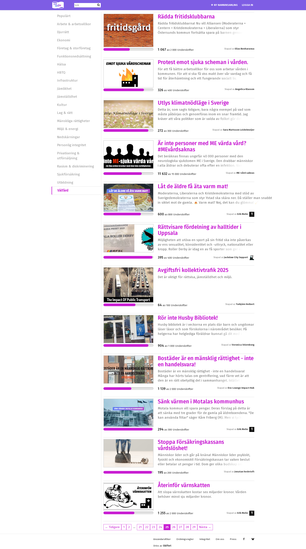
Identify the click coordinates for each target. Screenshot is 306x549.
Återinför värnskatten (184, 485)
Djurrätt (63, 32)
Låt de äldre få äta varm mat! (193, 186)
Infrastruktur (67, 80)
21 (140, 527)
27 (180, 527)
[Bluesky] (252, 539)
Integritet (204, 539)
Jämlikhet (64, 89)
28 (187, 527)
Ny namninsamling (226, 5)
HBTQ (61, 72)
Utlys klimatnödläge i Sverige (193, 103)
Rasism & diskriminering (75, 166)
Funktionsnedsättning (74, 56)
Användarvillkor (162, 539)
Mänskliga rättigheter (73, 121)
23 (153, 527)
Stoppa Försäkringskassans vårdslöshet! (191, 445)
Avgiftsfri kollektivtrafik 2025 (193, 270)
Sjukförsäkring (68, 174)
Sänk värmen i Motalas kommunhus (201, 401)
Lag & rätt (65, 113)
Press (233, 539)
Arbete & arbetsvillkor (74, 24)
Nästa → (205, 527)
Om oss (220, 539)
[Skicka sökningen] (98, 5)
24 (160, 527)
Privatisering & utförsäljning (68, 155)
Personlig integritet (71, 145)
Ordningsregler (185, 539)
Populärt (63, 16)
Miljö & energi (67, 129)
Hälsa (61, 64)
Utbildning (65, 182)
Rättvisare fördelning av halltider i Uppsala (199, 230)
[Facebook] (243, 539)
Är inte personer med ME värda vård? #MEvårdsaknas (202, 146)
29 (194, 527)
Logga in (247, 5)
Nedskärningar (68, 137)
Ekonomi (63, 40)
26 (173, 527)
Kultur (62, 105)
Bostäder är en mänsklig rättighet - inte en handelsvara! (206, 361)
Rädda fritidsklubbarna (186, 16)
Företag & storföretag (73, 48)
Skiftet (167, 545)
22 (146, 527)
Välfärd (62, 190)
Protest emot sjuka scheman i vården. (203, 62)
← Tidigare (112, 527)
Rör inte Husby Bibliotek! (188, 318)
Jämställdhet (67, 97)
